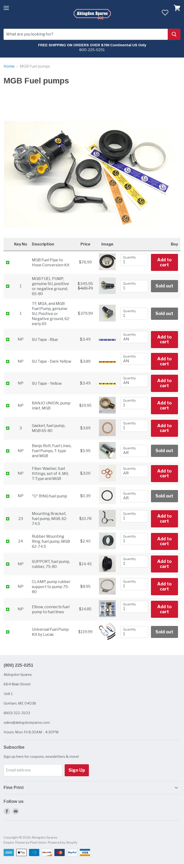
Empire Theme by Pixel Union (25, 842)
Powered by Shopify (62, 842)
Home (9, 66)
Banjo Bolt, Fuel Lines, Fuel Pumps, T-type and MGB (51, 451)
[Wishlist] (165, 12)
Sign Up (77, 770)
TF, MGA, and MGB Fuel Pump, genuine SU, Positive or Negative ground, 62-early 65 (51, 313)
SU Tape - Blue (45, 339)
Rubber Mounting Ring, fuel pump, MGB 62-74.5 (51, 541)
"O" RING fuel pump (49, 496)
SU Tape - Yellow (47, 383)
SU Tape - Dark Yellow (51, 361)
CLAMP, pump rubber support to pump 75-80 (51, 586)
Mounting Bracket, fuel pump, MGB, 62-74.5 (50, 518)
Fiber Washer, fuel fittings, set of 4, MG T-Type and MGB (50, 473)
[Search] (174, 34)
